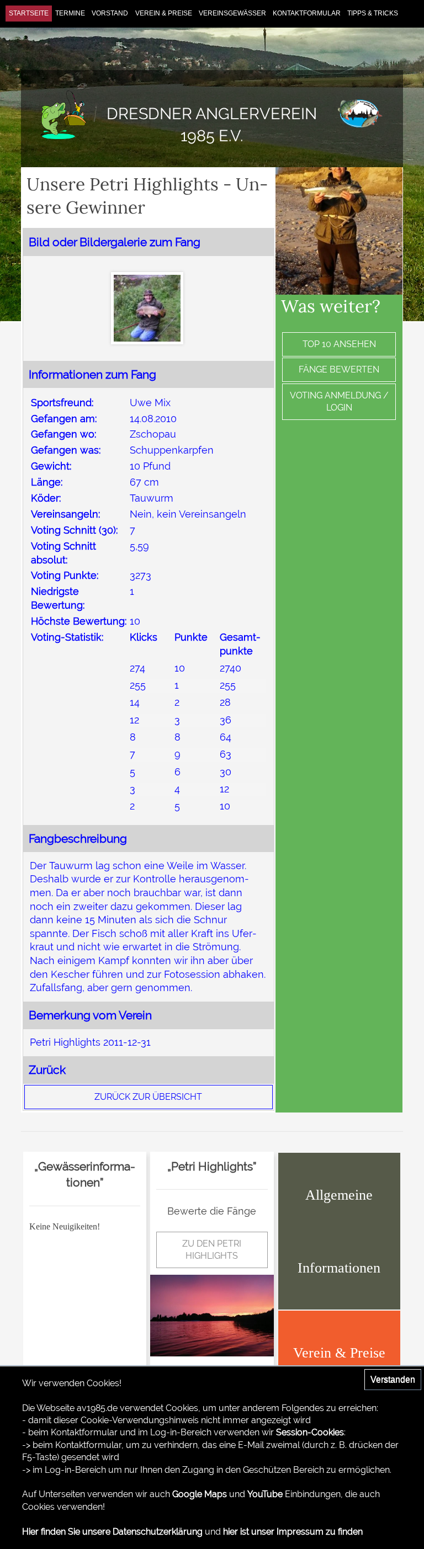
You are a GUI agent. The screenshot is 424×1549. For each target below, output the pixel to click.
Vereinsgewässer (232, 13)
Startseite (29, 13)
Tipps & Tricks (372, 13)
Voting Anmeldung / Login (339, 401)
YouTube (265, 1494)
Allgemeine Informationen (339, 1231)
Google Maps (199, 1494)
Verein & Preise (163, 13)
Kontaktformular (307, 13)
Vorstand (110, 13)
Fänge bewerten (339, 369)
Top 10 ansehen (339, 344)
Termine (70, 13)
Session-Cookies (310, 1432)
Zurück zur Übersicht (148, 1097)
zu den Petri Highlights (211, 1249)
